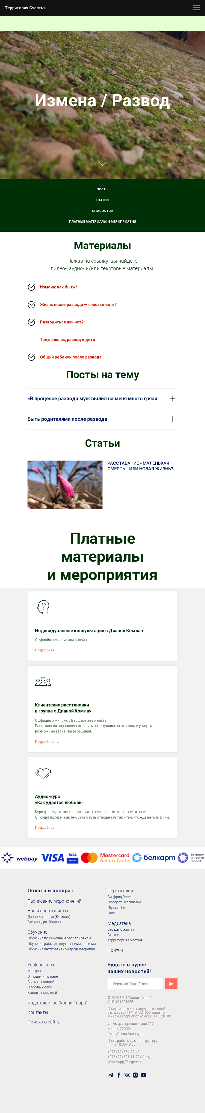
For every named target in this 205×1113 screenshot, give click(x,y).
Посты (102, 598)
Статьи (102, 609)
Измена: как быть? (58, 695)
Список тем (102, 620)
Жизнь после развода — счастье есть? (78, 713)
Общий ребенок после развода (71, 766)
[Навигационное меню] (196, 8)
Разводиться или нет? (62, 730)
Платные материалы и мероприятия (102, 630)
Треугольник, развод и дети (67, 748)
